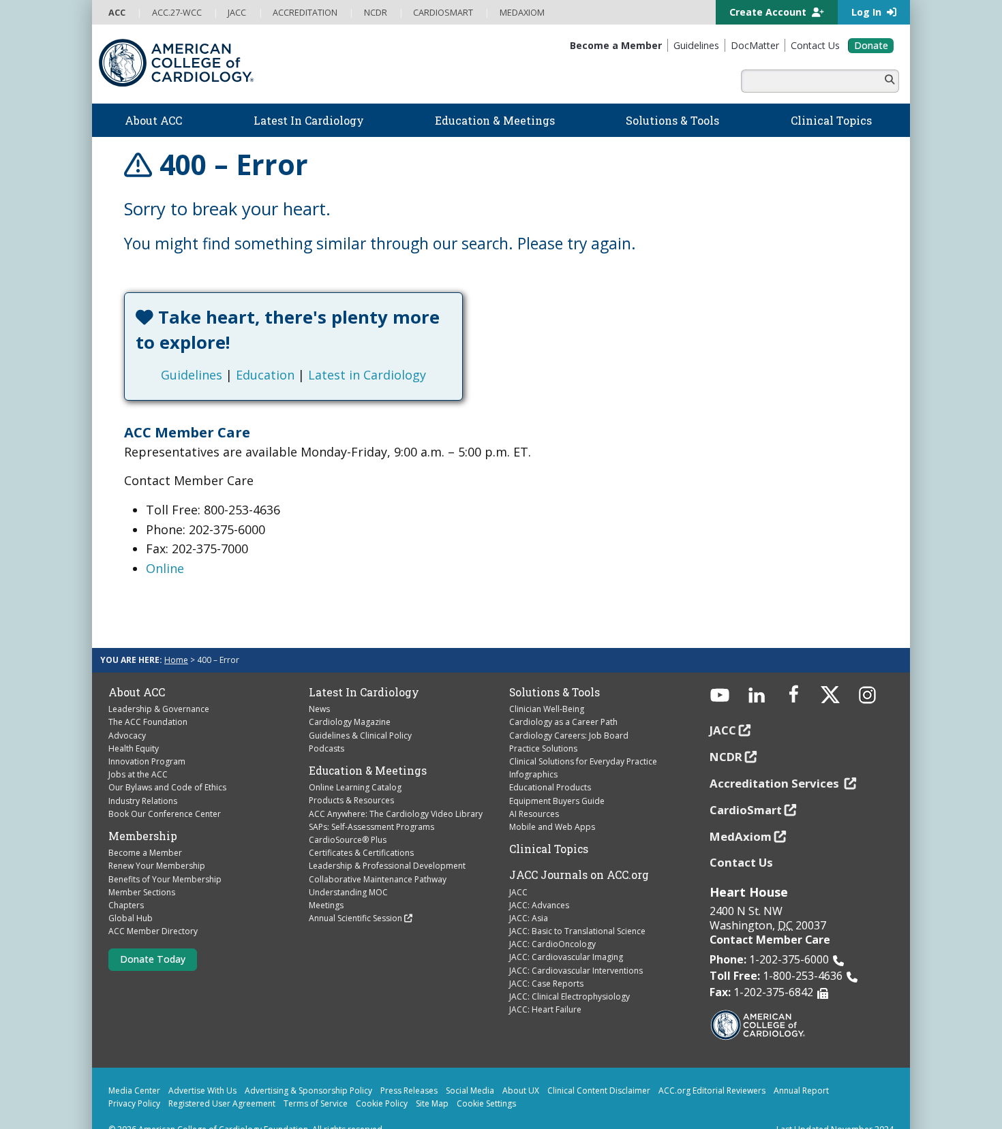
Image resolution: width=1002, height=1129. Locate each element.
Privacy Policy (134, 1078)
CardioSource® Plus (347, 814)
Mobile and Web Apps (552, 801)
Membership (142, 811)
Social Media (470, 1065)
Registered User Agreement (221, 1078)
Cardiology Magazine (350, 696)
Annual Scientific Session (355, 893)
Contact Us (741, 837)
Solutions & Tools (554, 667)
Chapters (126, 880)
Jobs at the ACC (138, 749)
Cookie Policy (382, 1078)
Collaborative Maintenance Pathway (377, 853)
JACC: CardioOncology (552, 919)
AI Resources (534, 788)
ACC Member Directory (153, 906)
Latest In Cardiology (364, 667)
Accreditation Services (776, 758)
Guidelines (253, 349)
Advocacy (127, 709)
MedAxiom (741, 810)
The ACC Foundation (147, 696)
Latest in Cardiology (428, 349)
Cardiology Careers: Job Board (568, 709)
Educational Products (550, 762)
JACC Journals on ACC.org (579, 849)
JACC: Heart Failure (545, 984)
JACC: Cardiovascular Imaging (566, 932)
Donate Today (152, 933)
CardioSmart (746, 784)
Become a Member (145, 827)
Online (165, 543)
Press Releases (409, 1065)
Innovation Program (146, 736)
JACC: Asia (528, 893)
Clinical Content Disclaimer (598, 1065)
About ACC (136, 667)
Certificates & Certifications (361, 827)
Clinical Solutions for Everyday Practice (583, 736)
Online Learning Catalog (355, 762)
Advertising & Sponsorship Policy (308, 1065)
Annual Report (801, 1065)
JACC (518, 866)
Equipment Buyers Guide (557, 775)
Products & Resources (351, 775)
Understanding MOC (348, 867)
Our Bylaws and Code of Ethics (167, 762)
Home (176, 634)
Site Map (432, 1078)
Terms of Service (316, 1078)
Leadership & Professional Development (387, 840)
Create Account (769, 11)
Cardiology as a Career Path (563, 696)
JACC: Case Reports (546, 958)
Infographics (533, 749)
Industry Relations (142, 775)
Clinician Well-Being (546, 684)
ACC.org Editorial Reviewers (711, 1065)
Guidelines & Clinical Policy (360, 709)
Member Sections (141, 867)
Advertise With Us (202, 1065)
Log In (867, 11)
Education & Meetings (368, 745)
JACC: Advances (539, 880)
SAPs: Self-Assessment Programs (371, 801)
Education (326, 349)
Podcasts (326, 723)
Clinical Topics (548, 824)
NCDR (726, 731)
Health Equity (133, 723)
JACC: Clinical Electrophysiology (569, 971)
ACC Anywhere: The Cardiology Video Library (396, 788)
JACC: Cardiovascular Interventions (576, 945)
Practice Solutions (543, 723)
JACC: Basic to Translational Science (577, 906)
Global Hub (130, 893)
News (319, 684)
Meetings (326, 880)
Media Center (134, 1065)
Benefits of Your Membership (165, 853)
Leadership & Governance (158, 684)
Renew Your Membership (156, 840)
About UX (520, 1065)
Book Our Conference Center (164, 788)
